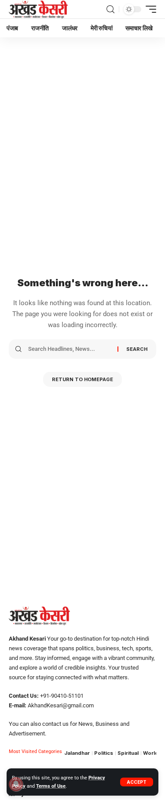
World (150, 753)
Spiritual (128, 753)
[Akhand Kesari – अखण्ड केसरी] (38, 9)
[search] (110, 9)
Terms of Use (51, 786)
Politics (103, 753)
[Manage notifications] (16, 784)
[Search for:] (69, 349)
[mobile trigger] (148, 9)
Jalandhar (77, 753)
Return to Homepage (82, 379)
